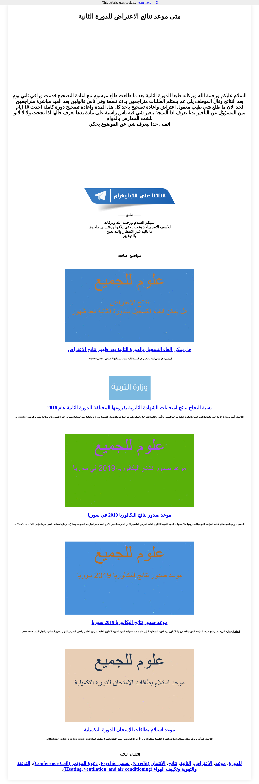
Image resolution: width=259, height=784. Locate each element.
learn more (144, 2)
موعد (220, 763)
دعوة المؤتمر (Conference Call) (65, 763)
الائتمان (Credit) (149, 763)
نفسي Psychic (115, 763)
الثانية (185, 763)
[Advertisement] (129, 60)
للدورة (235, 763)
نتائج (172, 763)
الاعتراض (203, 763)
